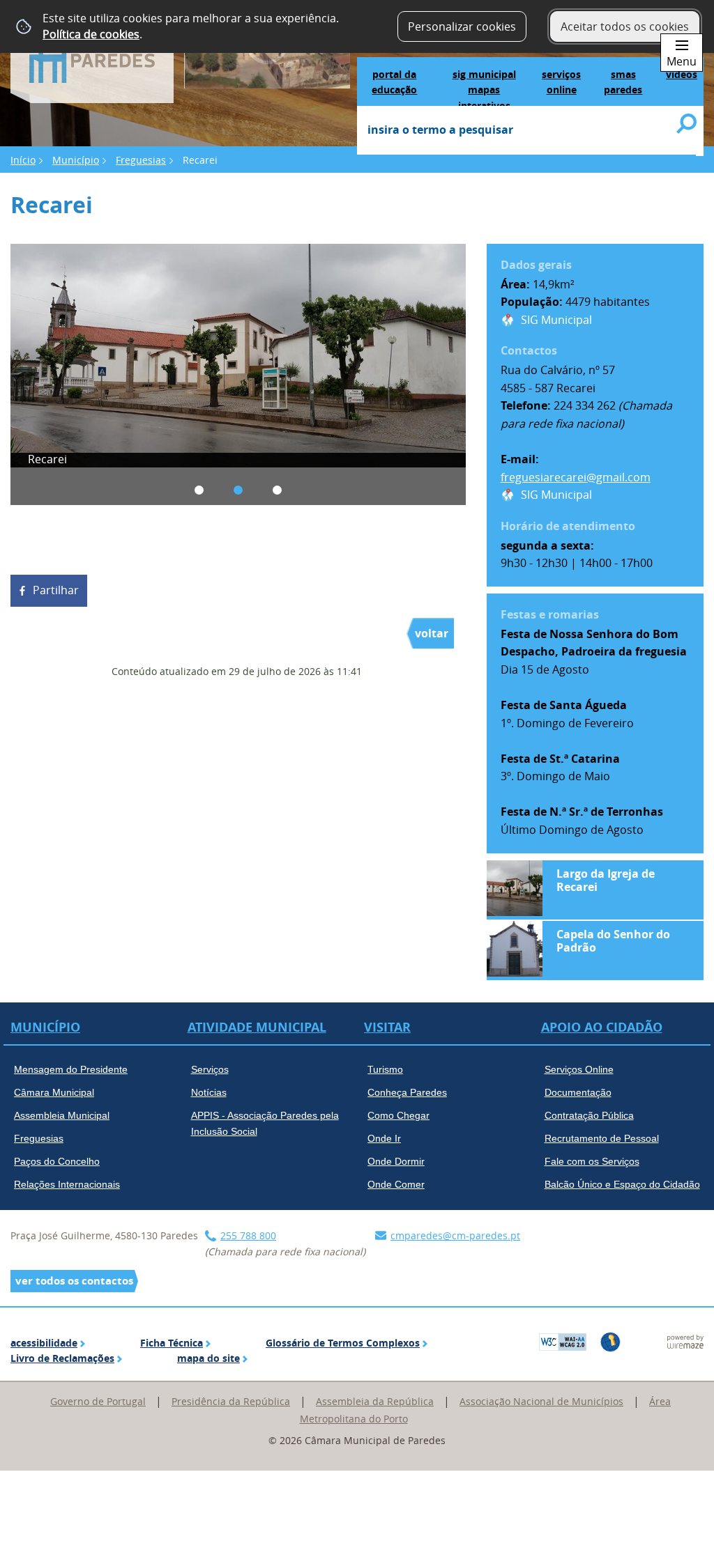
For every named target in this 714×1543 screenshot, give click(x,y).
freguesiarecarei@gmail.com (576, 477)
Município (75, 159)
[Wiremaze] (685, 1340)
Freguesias (141, 159)
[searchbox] (526, 131)
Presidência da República (231, 1401)
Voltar (431, 633)
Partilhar (56, 590)
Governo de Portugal (98, 1401)
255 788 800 (248, 1235)
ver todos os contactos (74, 1280)
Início (23, 159)
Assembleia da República (375, 1401)
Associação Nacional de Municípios (541, 1401)
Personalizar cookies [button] (462, 26)
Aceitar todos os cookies (625, 26)
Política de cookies (91, 34)
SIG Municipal (556, 319)
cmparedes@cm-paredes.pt (455, 1235)
